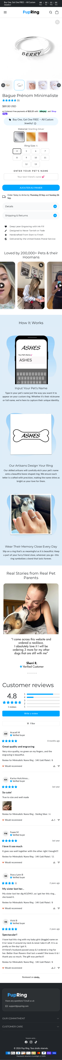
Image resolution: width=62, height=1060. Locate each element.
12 (26, 164)
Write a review (31, 713)
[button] (8, 12)
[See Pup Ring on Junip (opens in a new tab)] (37, 977)
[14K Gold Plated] (31, 137)
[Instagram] (31, 1041)
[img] (17, 735)
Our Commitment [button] (13, 1018)
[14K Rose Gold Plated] (42, 137)
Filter (32, 723)
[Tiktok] (35, 1041)
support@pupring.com (19, 1006)
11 (45, 157)
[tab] (26, 673)
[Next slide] (59, 85)
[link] (10, 100)
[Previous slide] (3, 85)
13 (36, 164)
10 (36, 157)
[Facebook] (26, 1041)
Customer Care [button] (12, 1026)
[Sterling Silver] (19, 137)
